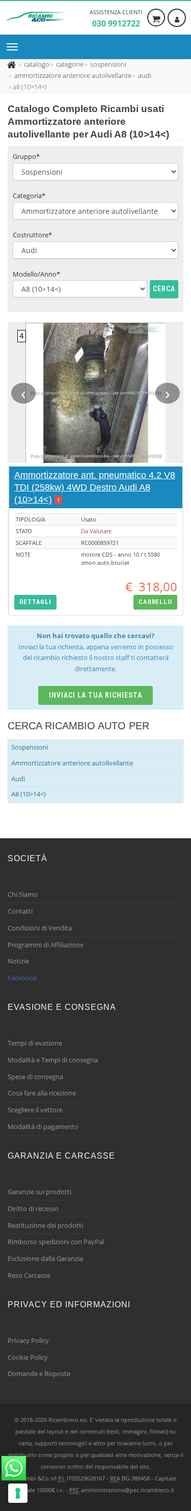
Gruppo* (26, 156)
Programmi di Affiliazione (46, 944)
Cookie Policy (28, 1357)
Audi (18, 778)
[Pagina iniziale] (12, 64)
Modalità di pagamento (43, 1126)
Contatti (20, 911)
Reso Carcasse (29, 1275)
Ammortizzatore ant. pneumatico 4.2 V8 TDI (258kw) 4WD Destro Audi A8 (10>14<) (94, 487)
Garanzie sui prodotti (39, 1191)
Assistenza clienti (116, 18)
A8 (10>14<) (28, 794)
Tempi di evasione (35, 1043)
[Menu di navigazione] (15, 47)
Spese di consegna (35, 1076)
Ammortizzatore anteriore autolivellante (72, 762)
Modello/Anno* (36, 274)
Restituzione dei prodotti (45, 1225)
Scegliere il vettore (35, 1109)
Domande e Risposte (39, 1373)
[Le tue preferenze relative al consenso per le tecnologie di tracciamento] (18, 1493)
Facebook (22, 977)
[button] (35, 602)
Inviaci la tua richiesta (95, 695)
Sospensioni (29, 747)
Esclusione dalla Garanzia (45, 1258)
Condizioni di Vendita (40, 927)
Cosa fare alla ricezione (42, 1092)
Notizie (18, 961)
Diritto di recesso (33, 1208)
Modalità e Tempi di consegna (53, 1059)
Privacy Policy (28, 1340)
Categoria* (29, 195)
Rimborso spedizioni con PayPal (56, 1241)
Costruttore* (32, 234)
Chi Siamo (23, 894)
